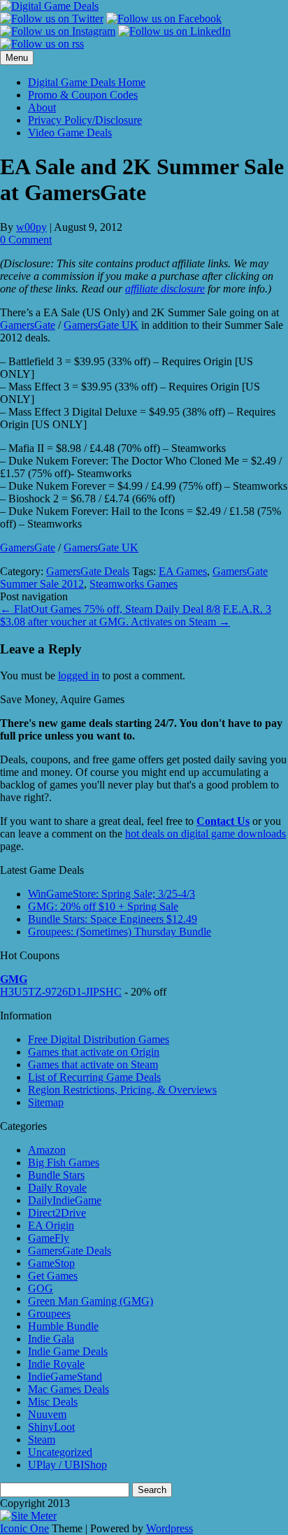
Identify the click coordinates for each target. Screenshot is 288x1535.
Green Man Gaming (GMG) (90, 1301)
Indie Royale (56, 1364)
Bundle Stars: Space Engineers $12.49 (112, 919)
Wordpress (169, 1528)
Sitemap (46, 1102)
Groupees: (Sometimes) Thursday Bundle (119, 932)
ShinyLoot (51, 1427)
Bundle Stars (56, 1175)
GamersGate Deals (87, 571)
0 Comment (26, 240)
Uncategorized (60, 1452)
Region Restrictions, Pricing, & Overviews (122, 1090)
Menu (17, 57)
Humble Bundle (63, 1326)
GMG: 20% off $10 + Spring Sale (103, 906)
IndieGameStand (65, 1376)
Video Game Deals (70, 133)
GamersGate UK (101, 325)
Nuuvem (47, 1414)
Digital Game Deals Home (86, 82)
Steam (41, 1439)
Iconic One (24, 1528)
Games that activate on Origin (93, 1052)
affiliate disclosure (165, 289)
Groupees (49, 1314)
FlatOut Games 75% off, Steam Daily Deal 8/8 (110, 609)
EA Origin (51, 1225)
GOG (40, 1288)
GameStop (51, 1263)
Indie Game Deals (68, 1351)
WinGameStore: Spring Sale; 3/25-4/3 (111, 894)
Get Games (53, 1276)
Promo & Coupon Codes (83, 95)
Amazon (47, 1150)
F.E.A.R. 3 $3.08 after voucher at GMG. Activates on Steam (135, 615)
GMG (13, 979)
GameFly (48, 1238)
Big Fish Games (63, 1162)
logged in (78, 675)
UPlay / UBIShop (67, 1465)
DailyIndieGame (64, 1200)
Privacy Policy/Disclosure (85, 120)
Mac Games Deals (68, 1389)
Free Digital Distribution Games (98, 1039)
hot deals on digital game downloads (205, 834)
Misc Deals (53, 1402)
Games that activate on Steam (93, 1064)
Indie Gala (51, 1339)
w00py (31, 227)
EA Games (183, 571)
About (42, 107)
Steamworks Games (133, 584)
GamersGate (27, 325)
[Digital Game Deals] (49, 6)
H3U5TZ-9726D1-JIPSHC (61, 992)
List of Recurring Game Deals (94, 1077)
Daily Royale (57, 1188)
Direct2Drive (57, 1213)
